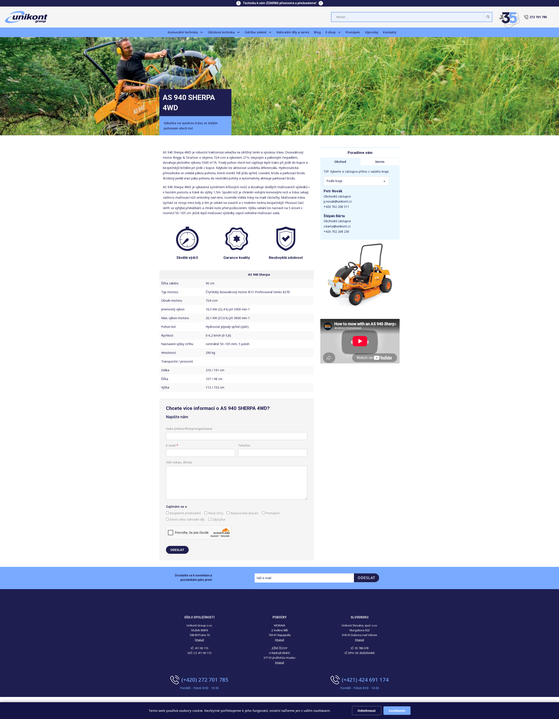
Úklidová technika (221, 32)
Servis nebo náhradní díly (187, 519)
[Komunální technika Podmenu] (201, 32)
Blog (317, 32)
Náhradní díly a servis (292, 32)
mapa (279, 640)
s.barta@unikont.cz (337, 226)
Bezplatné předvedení (185, 513)
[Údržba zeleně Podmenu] (270, 32)
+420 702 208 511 (336, 207)
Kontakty (389, 32)
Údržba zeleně (255, 32)
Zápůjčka (218, 519)
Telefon (244, 445)
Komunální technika (183, 32)
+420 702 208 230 (336, 231)
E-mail (172, 445)
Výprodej (371, 32)
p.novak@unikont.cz (338, 201)
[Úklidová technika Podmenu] (238, 32)
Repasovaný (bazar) (243, 513)
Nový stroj (215, 513)
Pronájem (353, 32)
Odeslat (177, 550)
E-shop (331, 32)
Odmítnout (366, 710)
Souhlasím (397, 710)
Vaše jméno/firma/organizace (189, 429)
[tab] (340, 162)
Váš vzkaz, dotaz (179, 462)
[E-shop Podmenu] (339, 32)
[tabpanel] (360, 202)
